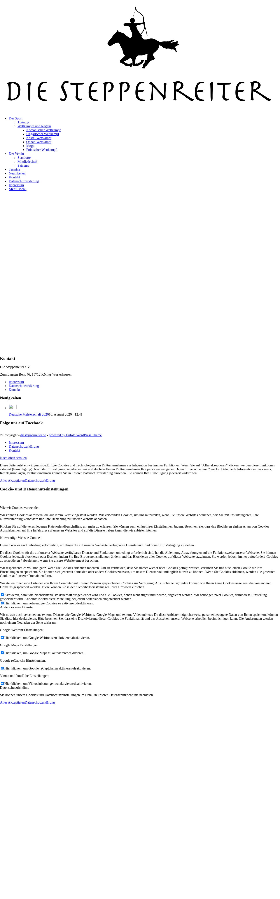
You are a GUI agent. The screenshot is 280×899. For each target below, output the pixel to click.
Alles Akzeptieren (12, 480)
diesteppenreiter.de (33, 435)
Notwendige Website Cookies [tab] (20, 538)
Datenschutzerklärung (24, 386)
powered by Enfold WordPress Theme (75, 435)
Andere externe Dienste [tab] (16, 607)
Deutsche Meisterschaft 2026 (29, 414)
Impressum (16, 382)
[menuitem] (144, 134)
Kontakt (14, 390)
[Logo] (140, 111)
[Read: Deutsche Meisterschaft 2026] (13, 408)
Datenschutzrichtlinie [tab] (14, 687)
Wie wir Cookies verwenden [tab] (19, 507)
